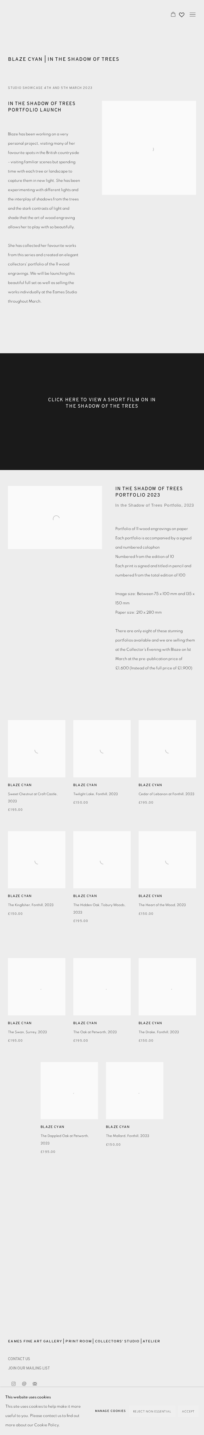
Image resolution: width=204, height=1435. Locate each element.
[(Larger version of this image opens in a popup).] (102, 1245)
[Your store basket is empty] (173, 15)
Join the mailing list (34, 1384)
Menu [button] (192, 15)
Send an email (24, 1384)
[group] (102, 1245)
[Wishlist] (182, 13)
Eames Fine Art (45, 15)
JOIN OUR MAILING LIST (29, 1368)
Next (183, 1245)
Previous (21, 1245)
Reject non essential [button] (152, 1411)
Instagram (13, 1384)
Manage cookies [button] (110, 1411)
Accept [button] (188, 1411)
